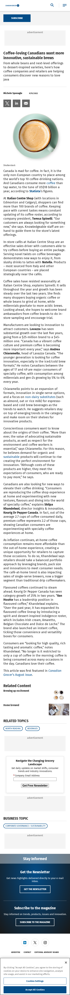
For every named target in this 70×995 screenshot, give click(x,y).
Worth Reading (13, 728)
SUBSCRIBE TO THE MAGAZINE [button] (35, 922)
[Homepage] (12, 5)
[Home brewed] (59, 709)
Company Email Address (26, 775)
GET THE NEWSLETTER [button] (35, 889)
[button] (65, 5)
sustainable (11, 457)
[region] (35, 976)
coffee (51, 183)
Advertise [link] (15, 952)
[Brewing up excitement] (59, 695)
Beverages (32, 728)
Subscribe (17, 18)
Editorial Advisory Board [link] (46, 952)
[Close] (66, 962)
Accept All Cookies (34, 989)
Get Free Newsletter (35, 785)
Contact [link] (27, 952)
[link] (7, 103)
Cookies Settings (34, 981)
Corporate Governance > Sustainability (25, 826)
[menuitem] (7, 103)
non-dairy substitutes (40, 397)
